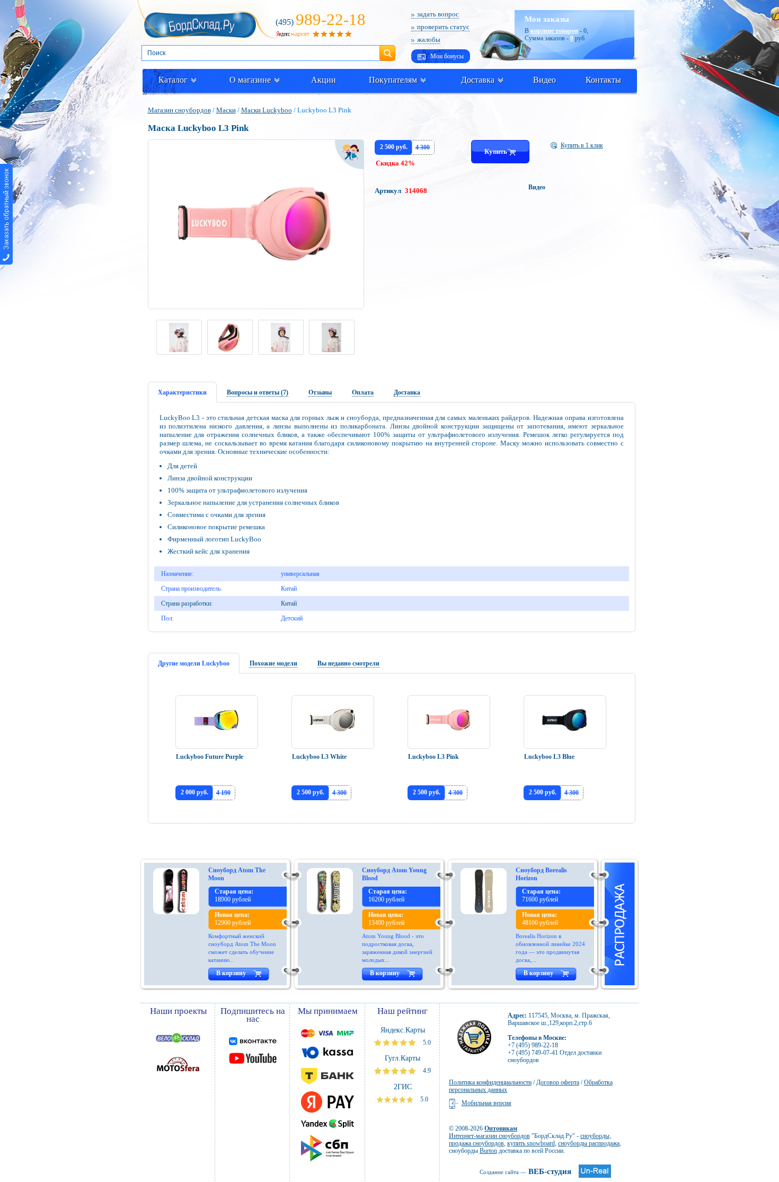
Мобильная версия (486, 1103)
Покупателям (393, 79)
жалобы (428, 39)
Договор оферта (557, 1082)
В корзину (231, 973)
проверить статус (443, 27)
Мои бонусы (446, 56)
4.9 (426, 1070)
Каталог (173, 79)
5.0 (426, 1042)
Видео (544, 79)
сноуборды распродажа (588, 1143)
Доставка (477, 79)
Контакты (603, 79)
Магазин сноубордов (179, 110)
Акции (323, 79)
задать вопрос (438, 14)
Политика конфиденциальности (490, 1082)
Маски (226, 110)
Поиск (387, 48)
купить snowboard (531, 1143)
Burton (488, 1150)
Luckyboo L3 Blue (549, 756)
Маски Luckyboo (266, 110)
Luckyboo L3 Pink (433, 756)
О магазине (250, 79)
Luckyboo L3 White (319, 756)
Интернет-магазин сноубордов (489, 1136)
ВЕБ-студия (525, 1171)
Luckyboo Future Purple (209, 756)
